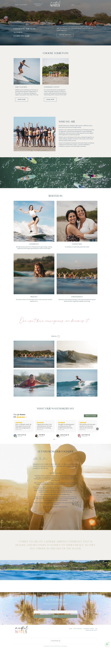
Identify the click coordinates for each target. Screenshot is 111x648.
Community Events (38, 4)
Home (70, 628)
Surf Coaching (21, 5)
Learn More (22, 99)
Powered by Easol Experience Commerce (55, 646)
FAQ (72, 5)
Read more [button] (18, 429)
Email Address (37, 609)
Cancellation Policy (91, 630)
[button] (13, 429)
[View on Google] (15, 435)
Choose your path (65, 34)
